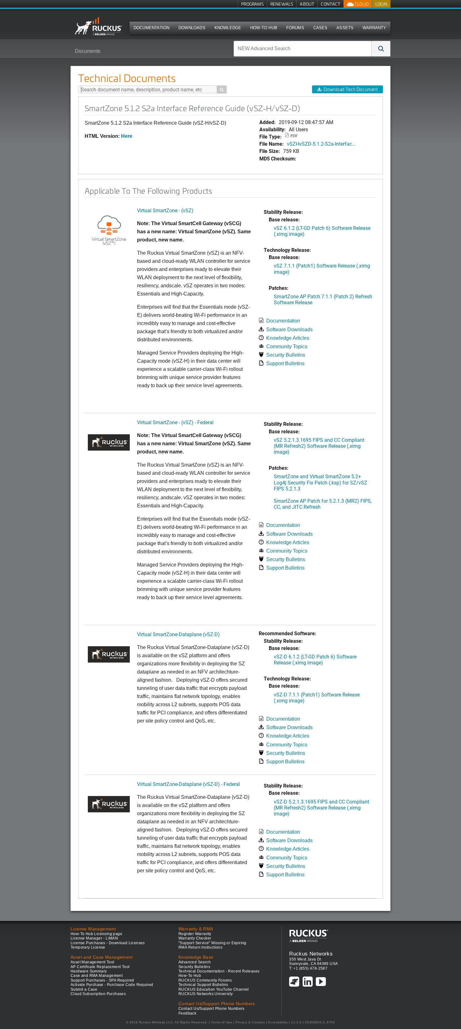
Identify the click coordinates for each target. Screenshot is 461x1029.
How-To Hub (263, 27)
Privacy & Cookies (250, 1022)
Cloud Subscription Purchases (98, 994)
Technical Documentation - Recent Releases (218, 971)
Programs (252, 4)
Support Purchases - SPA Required (102, 980)
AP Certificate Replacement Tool (100, 967)
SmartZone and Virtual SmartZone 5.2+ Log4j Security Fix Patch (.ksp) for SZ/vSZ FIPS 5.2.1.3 (320, 482)
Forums (295, 27)
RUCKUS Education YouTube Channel (213, 989)
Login (381, 4)
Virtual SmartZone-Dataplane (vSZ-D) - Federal (188, 784)
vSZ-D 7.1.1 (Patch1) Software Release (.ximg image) (317, 697)
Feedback (187, 1013)
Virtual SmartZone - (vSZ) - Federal (175, 422)
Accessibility (278, 1022)
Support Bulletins (285, 363)
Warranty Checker (194, 938)
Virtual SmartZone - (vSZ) (165, 210)
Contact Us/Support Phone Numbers (211, 1008)
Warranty (374, 27)
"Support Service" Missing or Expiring (212, 943)
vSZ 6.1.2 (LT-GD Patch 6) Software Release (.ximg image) (322, 231)
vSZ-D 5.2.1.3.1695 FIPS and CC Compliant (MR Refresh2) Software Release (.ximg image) (321, 807)
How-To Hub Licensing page (96, 934)
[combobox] (303, 49)
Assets (344, 27)
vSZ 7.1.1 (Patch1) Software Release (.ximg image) (322, 268)
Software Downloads (289, 329)
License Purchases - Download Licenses (108, 943)
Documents (87, 51)
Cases (320, 27)
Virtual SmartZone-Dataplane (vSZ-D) (178, 634)
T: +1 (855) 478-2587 (308, 968)
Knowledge (228, 27)
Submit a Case (84, 989)
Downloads (191, 27)
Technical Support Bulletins (203, 985)
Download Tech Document (351, 89)
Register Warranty (194, 934)
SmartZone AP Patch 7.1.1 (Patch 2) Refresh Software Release (323, 299)
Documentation (152, 27)
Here (126, 136)
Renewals (282, 4)
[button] (381, 49)
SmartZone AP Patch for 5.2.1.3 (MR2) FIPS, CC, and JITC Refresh (323, 503)
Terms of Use (221, 1022)
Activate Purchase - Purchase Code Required (112, 985)
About (307, 4)
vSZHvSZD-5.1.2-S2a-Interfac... (321, 143)
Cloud (361, 4)
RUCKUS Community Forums (205, 980)
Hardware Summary (89, 971)
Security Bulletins (285, 355)
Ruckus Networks (311, 953)
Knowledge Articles (287, 338)
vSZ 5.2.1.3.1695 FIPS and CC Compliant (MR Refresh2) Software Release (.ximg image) (319, 445)
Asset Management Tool (92, 962)
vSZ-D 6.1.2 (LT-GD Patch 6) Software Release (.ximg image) (315, 659)
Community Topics (286, 346)
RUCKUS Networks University (205, 994)
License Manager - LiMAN (94, 938)
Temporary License (88, 947)
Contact (330, 4)
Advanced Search (194, 962)
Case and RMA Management (97, 975)
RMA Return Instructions (200, 947)
